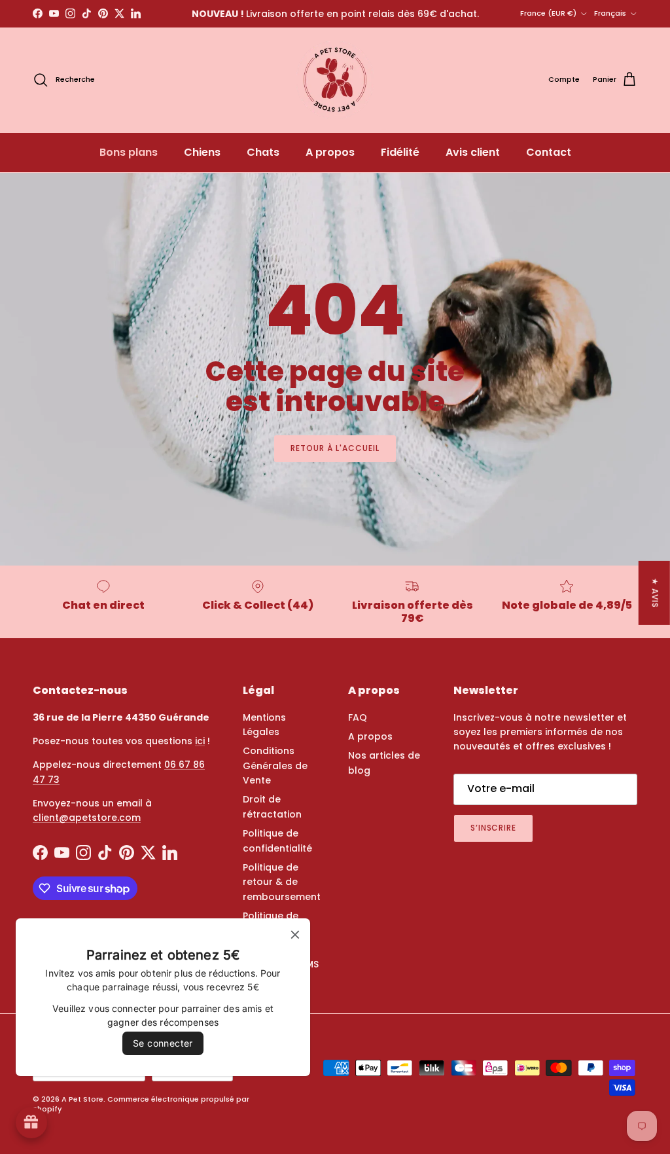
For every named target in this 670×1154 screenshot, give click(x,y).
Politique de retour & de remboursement (282, 882)
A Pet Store (82, 1099)
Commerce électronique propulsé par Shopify (141, 1104)
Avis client (473, 152)
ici (200, 741)
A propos (330, 152)
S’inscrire (493, 827)
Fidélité (400, 152)
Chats (263, 152)
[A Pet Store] (335, 80)
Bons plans (128, 152)
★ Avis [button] (655, 592)
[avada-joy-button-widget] (31, 1122)
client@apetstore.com (87, 817)
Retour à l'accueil (335, 448)
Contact (548, 152)
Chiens (202, 152)
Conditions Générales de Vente (275, 765)
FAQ (357, 717)
